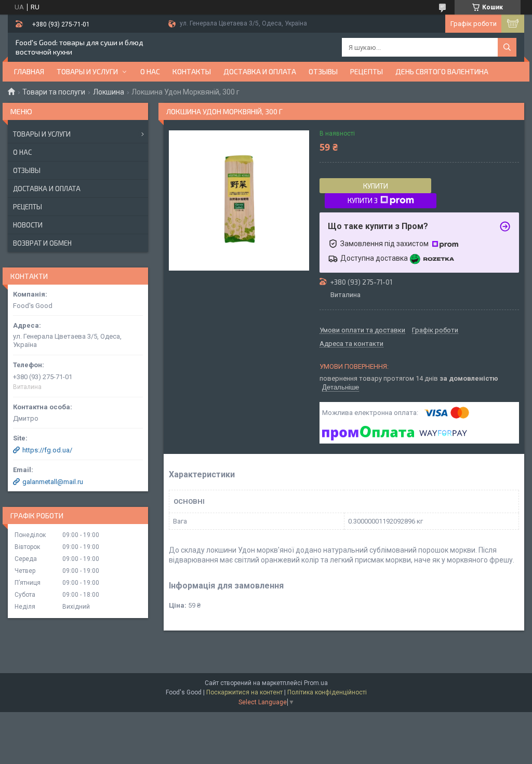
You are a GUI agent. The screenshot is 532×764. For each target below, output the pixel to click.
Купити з (363, 200)
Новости (28, 225)
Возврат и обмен (42, 243)
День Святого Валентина (441, 71)
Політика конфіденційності (327, 692)
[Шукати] (507, 47)
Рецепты (366, 71)
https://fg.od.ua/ (47, 450)
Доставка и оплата (259, 71)
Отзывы (323, 71)
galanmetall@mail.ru (52, 482)
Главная (29, 71)
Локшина (108, 92)
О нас (150, 71)
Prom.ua (316, 683)
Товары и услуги (87, 71)
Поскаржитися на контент (244, 692)
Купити (375, 186)
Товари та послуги (53, 92)
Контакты (191, 71)
